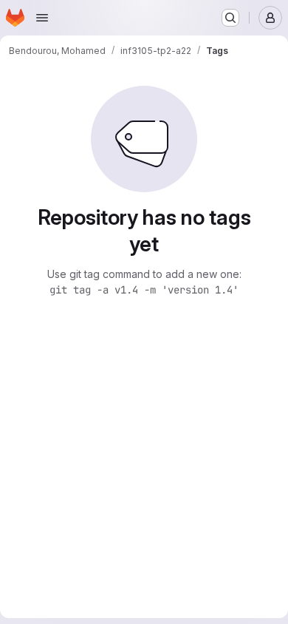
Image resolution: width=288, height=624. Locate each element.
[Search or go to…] (230, 18)
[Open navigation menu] (42, 18)
